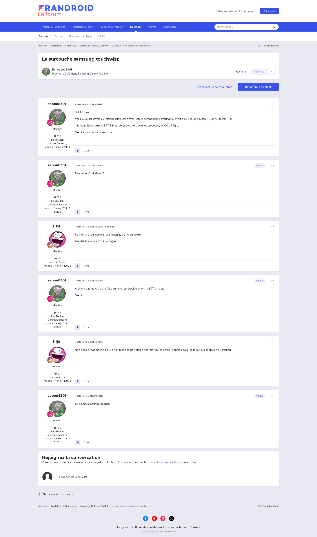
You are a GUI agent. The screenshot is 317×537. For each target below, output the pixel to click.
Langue (122, 527)
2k (58, 258)
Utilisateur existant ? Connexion (235, 11)
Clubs (101, 36)
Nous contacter (177, 527)
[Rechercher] (275, 27)
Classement (169, 26)
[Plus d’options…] (272, 104)
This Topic (260, 26)
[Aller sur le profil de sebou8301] (46, 72)
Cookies (195, 527)
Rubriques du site (82, 26)
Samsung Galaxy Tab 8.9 (93, 73)
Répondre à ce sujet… (75, 476)
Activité (152, 26)
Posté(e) (88, 104)
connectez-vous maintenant (165, 462)
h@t (56, 226)
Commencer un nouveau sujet (214, 86)
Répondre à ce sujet (258, 86)
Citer (86, 150)
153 (58, 136)
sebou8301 (64, 69)
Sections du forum (111, 26)
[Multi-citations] (77, 150)
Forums (43, 36)
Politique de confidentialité (148, 527)
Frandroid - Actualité (53, 26)
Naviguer (135, 26)
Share (242, 71)
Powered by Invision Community (158, 531)
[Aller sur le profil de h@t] (57, 239)
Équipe (59, 36)
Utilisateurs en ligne (80, 36)
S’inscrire (269, 11)
